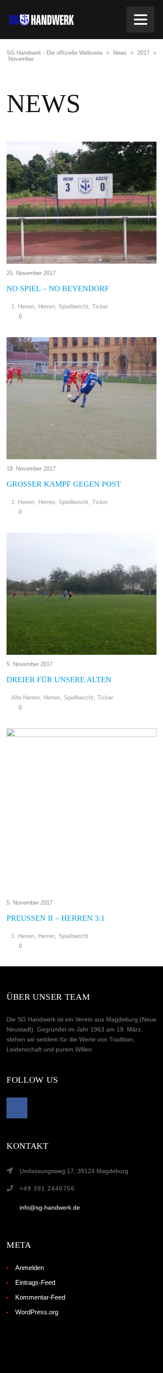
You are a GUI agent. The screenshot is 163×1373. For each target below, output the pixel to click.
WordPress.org (36, 1312)
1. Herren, (23, 307)
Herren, (47, 307)
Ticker (100, 307)
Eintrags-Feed (35, 1282)
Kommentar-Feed (40, 1297)
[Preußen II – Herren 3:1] (81, 810)
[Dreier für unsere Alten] (81, 594)
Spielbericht (73, 936)
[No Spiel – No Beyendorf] (81, 203)
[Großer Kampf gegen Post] (81, 398)
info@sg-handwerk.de (50, 1207)
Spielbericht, (74, 307)
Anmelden (29, 1267)
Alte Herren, (26, 698)
